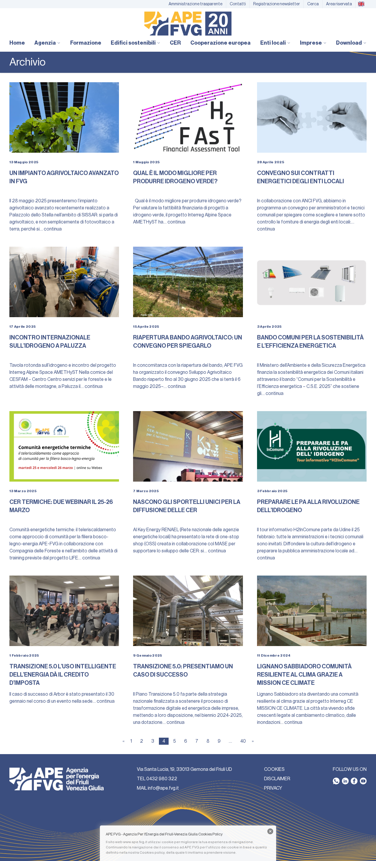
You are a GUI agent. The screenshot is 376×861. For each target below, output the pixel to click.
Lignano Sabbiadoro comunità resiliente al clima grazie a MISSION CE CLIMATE (304, 675)
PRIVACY (273, 788)
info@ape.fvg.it (163, 788)
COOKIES (274, 769)
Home (17, 43)
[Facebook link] (354, 781)
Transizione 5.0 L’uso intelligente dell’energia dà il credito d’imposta (62, 675)
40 (243, 741)
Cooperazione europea (220, 43)
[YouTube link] (363, 781)
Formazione (85, 43)
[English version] (361, 4)
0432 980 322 (161, 778)
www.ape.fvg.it (135, 842)
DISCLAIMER (277, 778)
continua (53, 229)
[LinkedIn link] (345, 781)
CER (175, 43)
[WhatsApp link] (336, 781)
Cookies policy (152, 852)
